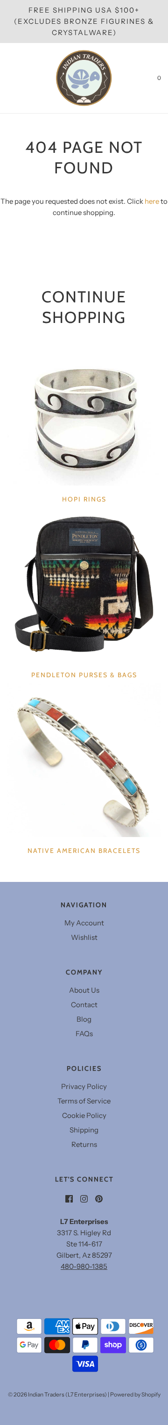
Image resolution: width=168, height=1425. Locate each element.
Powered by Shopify (135, 1394)
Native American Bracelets (84, 850)
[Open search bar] (17, 78)
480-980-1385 (84, 1266)
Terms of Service (84, 1100)
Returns (84, 1144)
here (152, 201)
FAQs (84, 1033)
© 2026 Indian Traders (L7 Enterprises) (57, 1394)
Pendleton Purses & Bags (84, 675)
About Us (84, 990)
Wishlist (84, 937)
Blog (84, 1019)
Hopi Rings (84, 499)
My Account (84, 922)
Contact (84, 1004)
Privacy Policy (84, 1086)
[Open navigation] (7, 78)
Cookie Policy (84, 1115)
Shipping (84, 1129)
